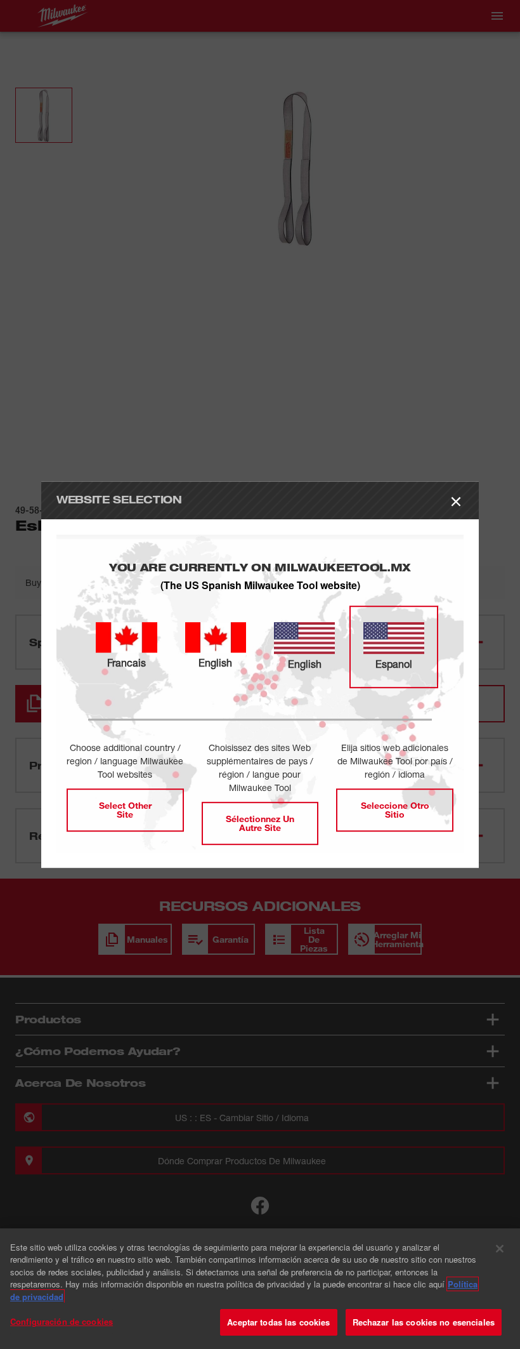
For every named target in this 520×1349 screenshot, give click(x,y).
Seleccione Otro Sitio (395, 810)
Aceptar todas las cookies (278, 1322)
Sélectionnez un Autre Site (260, 823)
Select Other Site (125, 810)
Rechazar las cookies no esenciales (424, 1322)
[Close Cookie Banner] (500, 1249)
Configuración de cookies (61, 1321)
